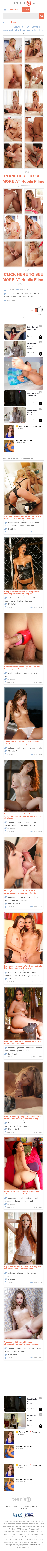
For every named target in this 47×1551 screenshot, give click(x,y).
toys (37, 523)
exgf (13, 676)
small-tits (33, 825)
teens (40, 293)
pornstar (30, 526)
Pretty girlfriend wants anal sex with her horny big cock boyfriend (22, 668)
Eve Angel (12, 1054)
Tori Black (12, 979)
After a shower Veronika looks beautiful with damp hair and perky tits (21, 743)
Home (8, 1507)
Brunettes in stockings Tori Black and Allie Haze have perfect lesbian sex (23, 967)
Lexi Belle (12, 529)
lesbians (35, 975)
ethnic (19, 598)
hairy (19, 1348)
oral (26, 293)
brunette (28, 601)
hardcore (20, 293)
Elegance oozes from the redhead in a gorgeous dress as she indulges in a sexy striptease (23, 816)
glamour (20, 1048)
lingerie (8, 975)
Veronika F (12, 751)
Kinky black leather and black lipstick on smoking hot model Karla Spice (22, 592)
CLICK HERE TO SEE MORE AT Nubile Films (23, 179)
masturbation (13, 523)
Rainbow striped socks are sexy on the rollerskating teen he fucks (21, 1193)
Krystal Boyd (13, 1129)
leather (20, 601)
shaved (33, 293)
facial (21, 1198)
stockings (26, 975)
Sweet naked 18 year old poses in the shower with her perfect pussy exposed (22, 1343)
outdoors (34, 598)
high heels (22, 296)
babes (13, 296)
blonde (6, 296)
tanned (30, 296)
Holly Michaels (14, 903)
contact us (33, 1545)
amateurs (28, 673)
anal (10, 673)
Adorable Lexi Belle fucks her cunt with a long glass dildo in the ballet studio (22, 517)
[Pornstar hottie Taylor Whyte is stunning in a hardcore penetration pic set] (13, 50)
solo (31, 523)
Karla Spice (13, 604)
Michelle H (12, 1279)
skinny (23, 1351)
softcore (11, 598)
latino (26, 598)
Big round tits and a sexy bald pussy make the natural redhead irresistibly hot (23, 1268)
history (14, 22)
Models (26, 10)
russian (27, 1126)
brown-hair (23, 825)
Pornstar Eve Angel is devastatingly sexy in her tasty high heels (22, 1042)
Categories (13, 10)
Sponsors (35, 1507)
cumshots (11, 293)
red (39, 1273)
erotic (39, 748)
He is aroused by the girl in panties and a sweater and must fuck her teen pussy (22, 1117)
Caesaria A (12, 1354)
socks (22, 526)
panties (15, 526)
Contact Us (23, 1508)
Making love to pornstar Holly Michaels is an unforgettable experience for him (22, 892)
